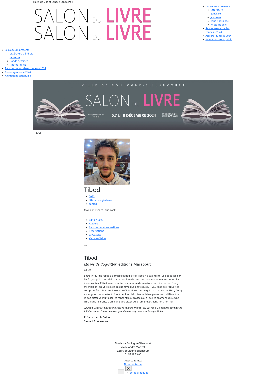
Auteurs (93, 223)
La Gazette (95, 234)
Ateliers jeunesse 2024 (218, 35)
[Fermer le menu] (128, 368)
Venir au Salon (97, 238)
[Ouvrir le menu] (121, 371)
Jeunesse (215, 17)
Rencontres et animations (104, 227)
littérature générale (100, 200)
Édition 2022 (96, 220)
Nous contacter (133, 364)
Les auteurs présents (218, 6)
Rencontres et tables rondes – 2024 (25, 68)
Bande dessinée (219, 21)
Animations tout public (219, 39)
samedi (93, 204)
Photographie (218, 24)
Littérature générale (21, 53)
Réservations (96, 231)
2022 (92, 196)
